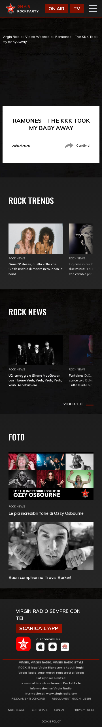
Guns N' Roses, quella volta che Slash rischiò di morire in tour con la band (35, 269)
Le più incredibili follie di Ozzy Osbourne (46, 513)
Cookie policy (51, 721)
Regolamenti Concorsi (28, 698)
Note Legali (16, 709)
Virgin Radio (13, 36)
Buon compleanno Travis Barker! (39, 577)
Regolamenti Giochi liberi (71, 698)
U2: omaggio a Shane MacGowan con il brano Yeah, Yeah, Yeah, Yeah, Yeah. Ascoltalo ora (35, 380)
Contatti (60, 709)
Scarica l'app (38, 628)
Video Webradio (39, 36)
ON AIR (56, 8)
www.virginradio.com (61, 693)
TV (76, 8)
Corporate (40, 709)
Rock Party (28, 11)
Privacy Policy (83, 709)
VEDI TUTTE (73, 404)
